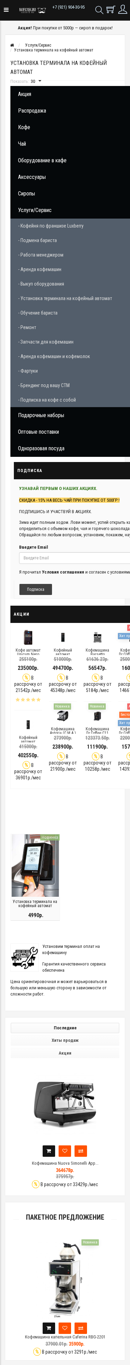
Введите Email (33, 547)
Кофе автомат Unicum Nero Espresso (28, 654)
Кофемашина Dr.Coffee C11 (97, 731)
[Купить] (78, 1151)
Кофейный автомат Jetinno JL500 (63, 654)
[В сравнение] (110, 1151)
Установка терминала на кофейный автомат (35, 904)
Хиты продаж (65, 1040)
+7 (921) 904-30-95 (68, 7)
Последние (65, 1027)
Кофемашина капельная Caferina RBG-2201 (65, 1336)
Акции (65, 1053)
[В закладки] (94, 1151)
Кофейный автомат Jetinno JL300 (28, 742)
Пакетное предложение (65, 1217)
